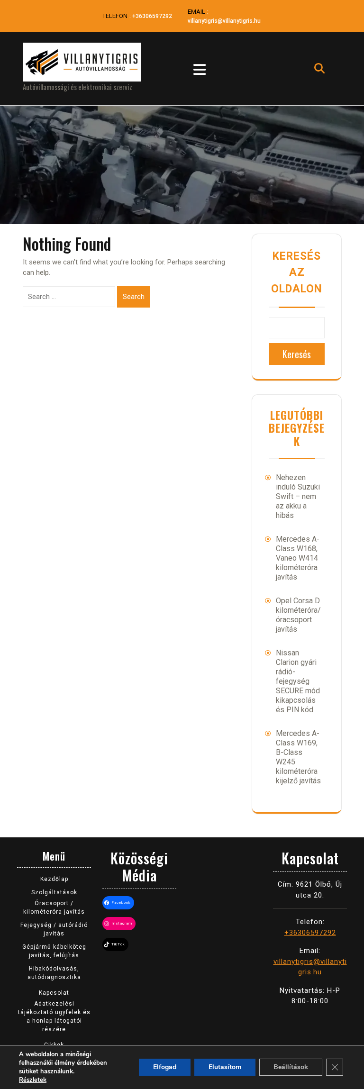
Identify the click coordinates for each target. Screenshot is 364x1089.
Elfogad (164, 1066)
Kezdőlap (54, 879)
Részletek (32, 1080)
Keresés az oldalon (296, 272)
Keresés (296, 354)
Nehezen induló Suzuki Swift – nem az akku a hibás (298, 496)
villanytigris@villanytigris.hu (224, 21)
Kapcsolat (54, 992)
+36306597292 (152, 16)
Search (134, 296)
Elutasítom (225, 1066)
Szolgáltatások (54, 892)
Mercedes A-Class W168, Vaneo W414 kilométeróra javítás (297, 558)
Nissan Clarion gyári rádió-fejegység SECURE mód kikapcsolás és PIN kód (298, 681)
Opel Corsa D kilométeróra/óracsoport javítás (298, 615)
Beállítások (290, 1066)
